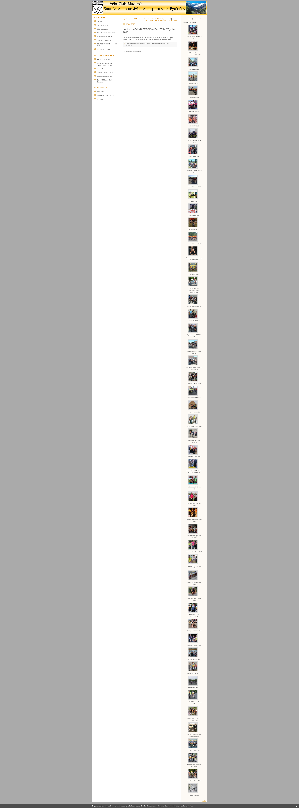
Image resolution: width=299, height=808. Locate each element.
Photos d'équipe (194, 750)
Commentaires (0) (156, 43)
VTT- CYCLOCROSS (103, 50)
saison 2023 (194, 201)
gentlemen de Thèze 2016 (194, 426)
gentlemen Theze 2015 (194, 456)
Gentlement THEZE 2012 (194, 673)
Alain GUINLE (101, 92)
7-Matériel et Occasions (104, 40)
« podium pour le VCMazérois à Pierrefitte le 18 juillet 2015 (142, 19)
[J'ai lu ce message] (297, 806)
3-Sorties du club (102, 29)
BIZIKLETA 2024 (194, 156)
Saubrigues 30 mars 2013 (194, 630)
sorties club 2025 (194, 97)
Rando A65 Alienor (194, 795)
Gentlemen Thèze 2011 (194, 781)
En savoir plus (187, 806)
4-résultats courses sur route (106, 33)
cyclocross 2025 (194, 83)
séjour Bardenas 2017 (194, 412)
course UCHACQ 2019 (194, 383)
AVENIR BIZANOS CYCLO (105, 95)
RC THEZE (100, 99)
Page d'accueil (166, 19)
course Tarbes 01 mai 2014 (194, 552)
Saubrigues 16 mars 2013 (194, 645)
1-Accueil (100, 21)
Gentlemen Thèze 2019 (194, 306)
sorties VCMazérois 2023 (194, 187)
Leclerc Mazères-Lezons (105, 72)
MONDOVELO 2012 (194, 687)
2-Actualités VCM (102, 25)
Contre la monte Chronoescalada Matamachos (194, 290)
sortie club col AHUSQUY (194, 397)
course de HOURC (194, 320)
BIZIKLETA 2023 (194, 215)
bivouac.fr (100, 69)
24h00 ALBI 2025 (194, 112)
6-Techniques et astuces (104, 36)
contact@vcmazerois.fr (194, 19)
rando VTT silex (194, 274)
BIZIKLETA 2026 (194, 69)
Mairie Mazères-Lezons (104, 76)
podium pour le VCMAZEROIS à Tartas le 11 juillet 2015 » (161, 19)
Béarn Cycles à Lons (103, 59)
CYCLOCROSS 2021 (194, 229)
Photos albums (189, 22)
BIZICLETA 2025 (194, 126)
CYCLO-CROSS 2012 (194, 659)
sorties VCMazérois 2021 (194, 243)
